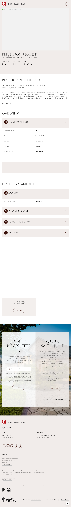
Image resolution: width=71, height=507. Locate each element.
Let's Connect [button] (7, 464)
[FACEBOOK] (4, 446)
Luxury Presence (36, 499)
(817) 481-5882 (7, 479)
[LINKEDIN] (12, 446)
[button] (52, 389)
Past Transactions (8, 461)
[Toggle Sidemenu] (67, 4)
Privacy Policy (14, 381)
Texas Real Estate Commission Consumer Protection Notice (20, 471)
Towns (4, 463)
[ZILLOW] (20, 446)
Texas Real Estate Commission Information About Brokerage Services (23, 472)
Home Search (7, 457)
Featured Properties (10, 459)
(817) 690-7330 (58, 399)
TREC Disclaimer (7, 474)
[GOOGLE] (16, 446)
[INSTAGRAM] (8, 446)
